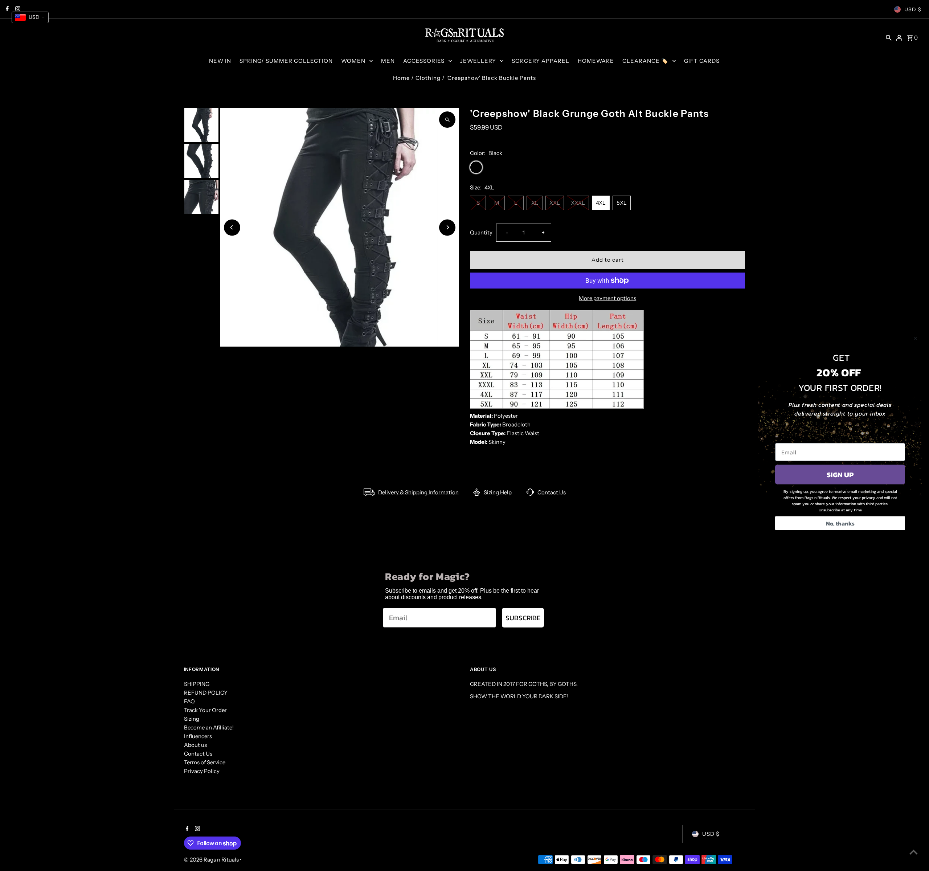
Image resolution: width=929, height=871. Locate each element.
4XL (601, 202)
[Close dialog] (915, 338)
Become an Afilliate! (209, 727)
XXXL (578, 202)
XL (534, 202)
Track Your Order (205, 710)
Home (401, 77)
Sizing (191, 718)
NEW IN (220, 60)
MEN (388, 60)
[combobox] (30, 17)
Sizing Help (498, 492)
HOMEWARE (596, 60)
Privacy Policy (202, 771)
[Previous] (232, 227)
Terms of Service (204, 762)
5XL (622, 202)
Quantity (481, 232)
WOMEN (353, 60)
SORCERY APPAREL (540, 60)
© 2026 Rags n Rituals (212, 859)
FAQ (189, 701)
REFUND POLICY (206, 692)
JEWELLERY (478, 60)
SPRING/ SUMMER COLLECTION (286, 60)
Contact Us (551, 492)
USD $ (912, 9)
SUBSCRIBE (523, 618)
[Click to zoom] (447, 119)
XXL (554, 202)
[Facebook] (186, 829)
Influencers (198, 736)
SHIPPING (196, 683)
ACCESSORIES (424, 60)
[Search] (888, 37)
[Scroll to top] (913, 852)
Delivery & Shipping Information (418, 492)
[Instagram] (196, 829)
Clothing (428, 77)
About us (195, 744)
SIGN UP (840, 474)
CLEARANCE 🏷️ (645, 60)
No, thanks (840, 523)
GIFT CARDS (702, 60)
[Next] (447, 227)
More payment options (607, 298)
